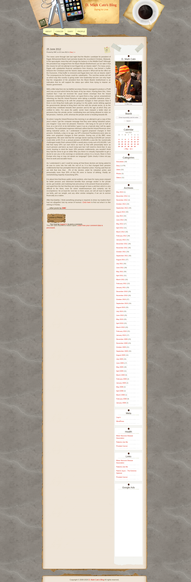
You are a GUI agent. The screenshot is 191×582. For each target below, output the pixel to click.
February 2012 (121, 236)
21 (128, 144)
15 (131, 142)
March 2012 (120, 232)
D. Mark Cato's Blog (101, 5)
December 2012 (122, 196)
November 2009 (122, 343)
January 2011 (121, 287)
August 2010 (120, 307)
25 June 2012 (54, 49)
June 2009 (120, 363)
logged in (63, 224)
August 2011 (120, 260)
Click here (86, 202)
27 (125, 146)
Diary (70, 31)
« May (126, 149)
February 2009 (121, 379)
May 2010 (119, 319)
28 (128, 146)
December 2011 (121, 244)
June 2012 (120, 220)
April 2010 (119, 323)
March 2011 (120, 279)
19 (122, 144)
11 (119, 142)
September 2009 (122, 351)
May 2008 (119, 387)
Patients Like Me (122, 442)
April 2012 (119, 228)
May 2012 (119, 224)
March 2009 (120, 375)
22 (131, 144)
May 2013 (119, 192)
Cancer (59, 31)
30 (135, 146)
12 (122, 142)
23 (135, 144)
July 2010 (119, 311)
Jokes (118, 169)
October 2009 (121, 347)
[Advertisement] (129, 522)
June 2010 (120, 315)
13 (125, 142)
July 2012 (119, 216)
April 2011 (119, 275)
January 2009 (121, 383)
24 (138, 144)
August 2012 (120, 212)
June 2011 (120, 267)
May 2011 (119, 271)
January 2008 (121, 403)
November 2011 (121, 248)
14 (128, 142)
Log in (118, 417)
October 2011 (121, 252)
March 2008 (120, 395)
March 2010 (120, 327)
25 (119, 146)
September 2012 (122, 208)
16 (135, 142)
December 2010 (122, 291)
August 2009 (120, 355)
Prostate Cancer (122, 446)
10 (138, 139)
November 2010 (122, 295)
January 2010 (121, 335)
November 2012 (122, 200)
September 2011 (122, 256)
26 (122, 146)
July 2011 (119, 263)
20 (125, 144)
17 (138, 142)
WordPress (120, 421)
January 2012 (121, 240)
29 (131, 146)
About (48, 31)
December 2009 (122, 339)
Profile (81, 31)
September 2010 (122, 303)
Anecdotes (120, 162)
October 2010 (121, 299)
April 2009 (119, 371)
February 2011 (121, 283)
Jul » (131, 149)
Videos (118, 177)
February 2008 (121, 399)
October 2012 (121, 204)
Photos (118, 173)
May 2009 (119, 367)
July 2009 (119, 359)
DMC (64, 208)
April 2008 (119, 391)
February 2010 (121, 331)
